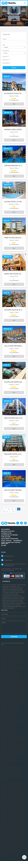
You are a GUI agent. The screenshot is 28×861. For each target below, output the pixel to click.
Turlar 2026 (5, 537)
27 (15, 509)
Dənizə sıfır (5, 59)
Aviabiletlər (6, 533)
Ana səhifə (11, 20)
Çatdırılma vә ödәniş (9, 535)
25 (9, 509)
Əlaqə (3, 545)
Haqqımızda (17, 540)
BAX (14, 104)
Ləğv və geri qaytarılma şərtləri (10, 543)
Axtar (14, 67)
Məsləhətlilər (6, 63)
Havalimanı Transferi (9, 538)
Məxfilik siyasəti (7, 531)
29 (21, 509)
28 (18, 509)
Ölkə (4, 44)
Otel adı (5, 39)
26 (12, 509)
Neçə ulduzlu (6, 50)
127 (13, 511)
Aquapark (5, 56)
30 (4, 511)
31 (7, 511)
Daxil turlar (6, 540)
